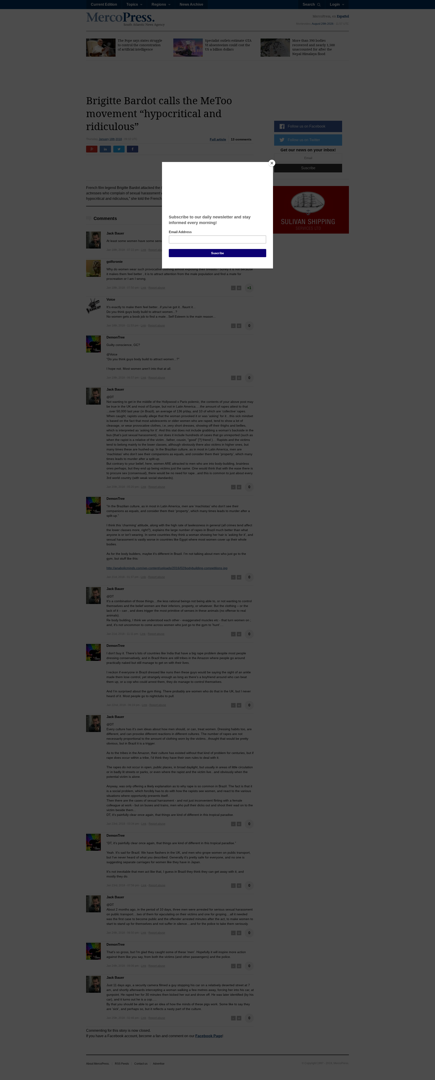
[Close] (271, 163)
